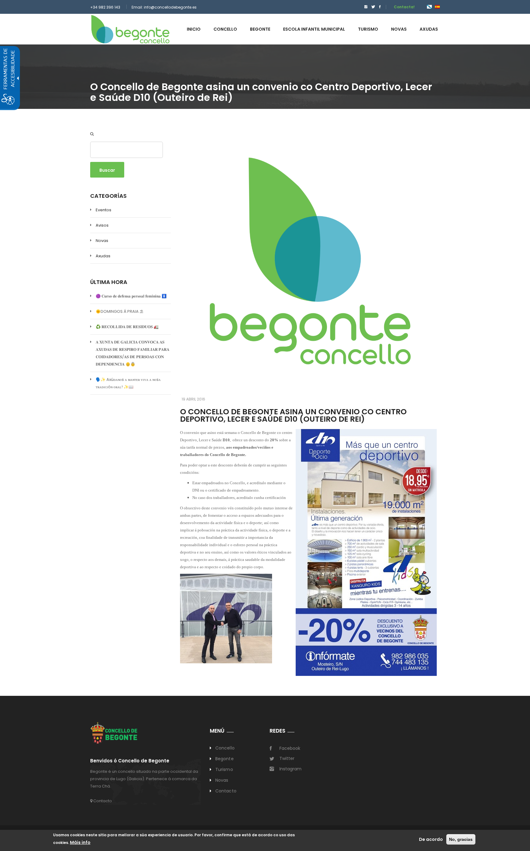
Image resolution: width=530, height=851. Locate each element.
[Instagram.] (365, 7)
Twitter (286, 758)
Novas (102, 240)
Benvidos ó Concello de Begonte (129, 761)
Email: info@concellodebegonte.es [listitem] (164, 7)
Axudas (103, 256)
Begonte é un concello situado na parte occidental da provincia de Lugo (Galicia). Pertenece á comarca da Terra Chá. (144, 779)
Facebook (289, 748)
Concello (225, 748)
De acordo (431, 839)
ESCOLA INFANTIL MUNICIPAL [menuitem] (314, 29)
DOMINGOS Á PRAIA (119, 311)
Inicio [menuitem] (194, 29)
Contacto (102, 801)
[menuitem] (364, 7)
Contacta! (404, 7)
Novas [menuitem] (399, 29)
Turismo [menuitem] (368, 29)
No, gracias (461, 839)
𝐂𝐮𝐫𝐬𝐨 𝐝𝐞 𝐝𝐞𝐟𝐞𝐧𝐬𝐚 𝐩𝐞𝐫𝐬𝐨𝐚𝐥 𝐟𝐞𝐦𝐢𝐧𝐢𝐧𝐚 (131, 296)
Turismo (224, 769)
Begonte (224, 759)
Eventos (103, 210)
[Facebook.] (380, 7)
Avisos (102, 225)
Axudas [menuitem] (429, 29)
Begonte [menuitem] (260, 29)
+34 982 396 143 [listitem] (105, 7)
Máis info (80, 842)
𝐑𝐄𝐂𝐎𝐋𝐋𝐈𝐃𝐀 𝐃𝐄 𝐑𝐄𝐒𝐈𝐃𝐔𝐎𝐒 (127, 327)
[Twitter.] (373, 7)
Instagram (290, 769)
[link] (130, 29)
